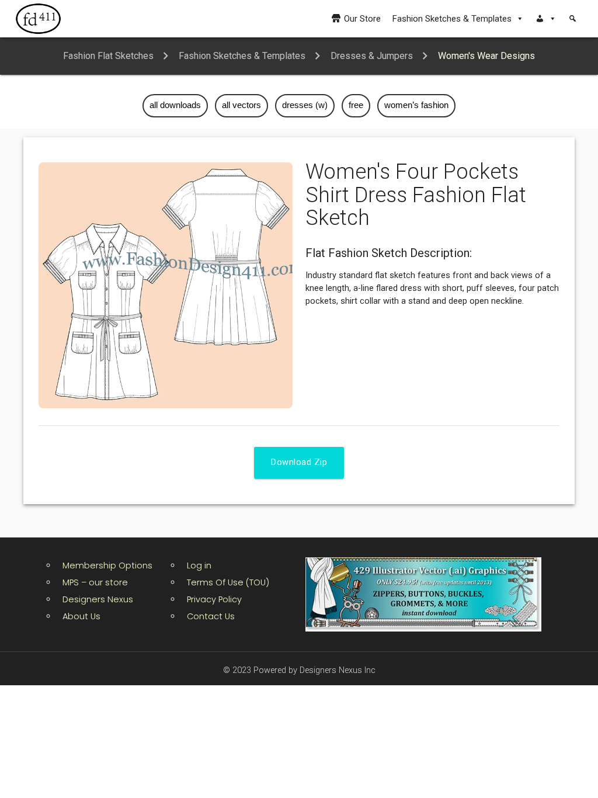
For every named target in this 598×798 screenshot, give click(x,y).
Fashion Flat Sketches (108, 55)
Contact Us (211, 616)
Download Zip (299, 462)
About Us (81, 616)
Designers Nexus (97, 599)
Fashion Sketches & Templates (452, 18)
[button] (546, 18)
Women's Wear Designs (486, 55)
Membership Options (107, 565)
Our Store (362, 18)
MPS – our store (95, 582)
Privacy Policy (214, 599)
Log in (199, 565)
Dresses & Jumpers (372, 55)
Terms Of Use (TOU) (228, 582)
